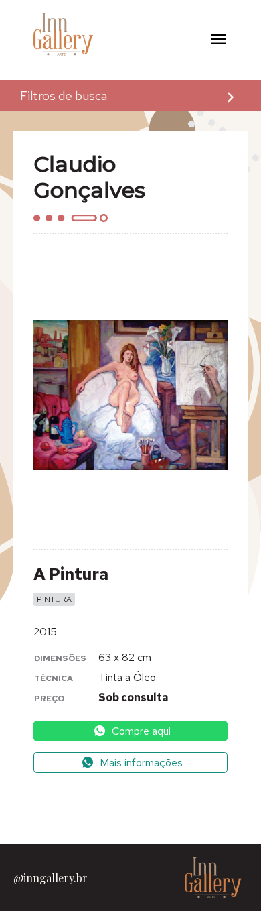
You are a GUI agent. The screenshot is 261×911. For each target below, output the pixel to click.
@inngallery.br (50, 878)
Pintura (54, 599)
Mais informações (140, 762)
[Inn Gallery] (43, 34)
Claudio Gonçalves (89, 177)
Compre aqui (140, 731)
